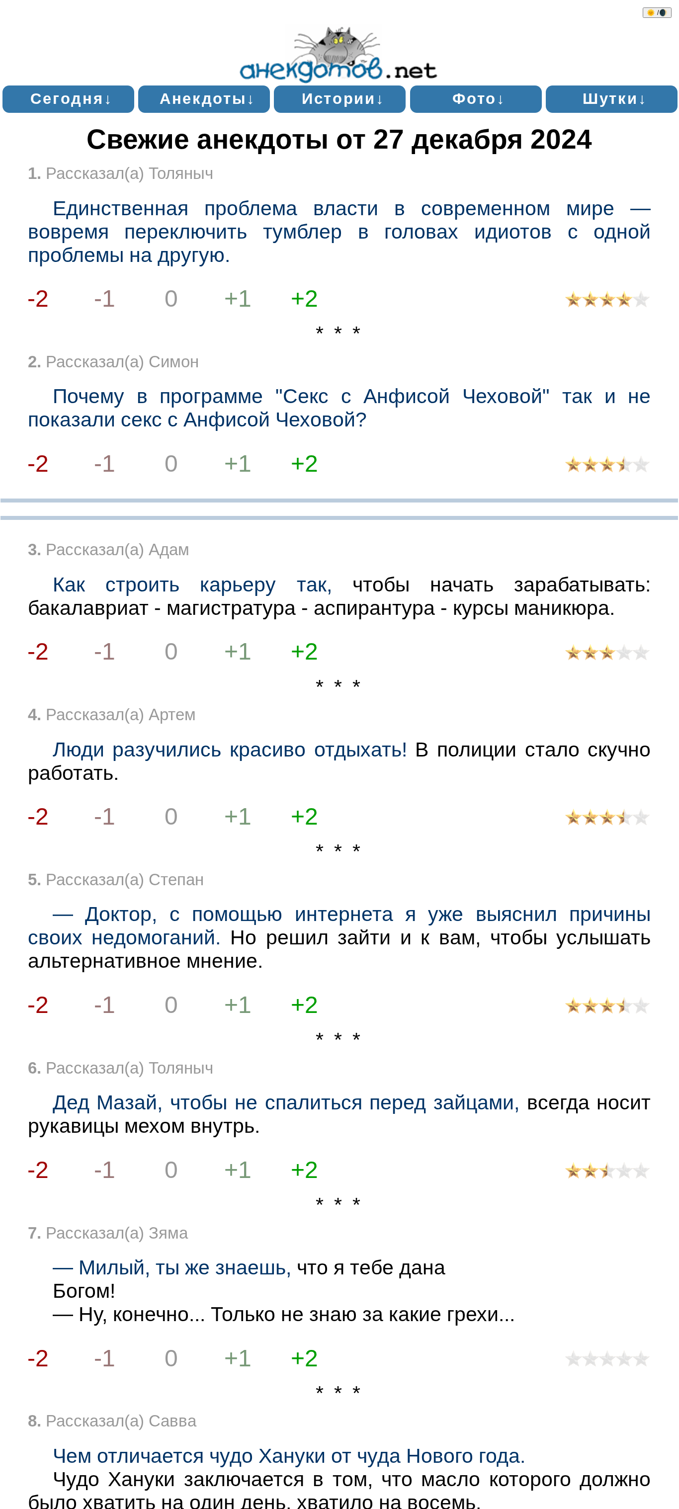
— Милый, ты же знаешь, (172, 1267)
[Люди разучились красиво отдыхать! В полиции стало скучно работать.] (607, 819)
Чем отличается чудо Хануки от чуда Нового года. (289, 1455)
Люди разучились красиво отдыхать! (230, 749)
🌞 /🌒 (657, 12)
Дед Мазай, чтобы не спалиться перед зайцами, (286, 1102)
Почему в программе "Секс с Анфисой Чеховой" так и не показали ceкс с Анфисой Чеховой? (339, 408)
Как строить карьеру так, (192, 584)
